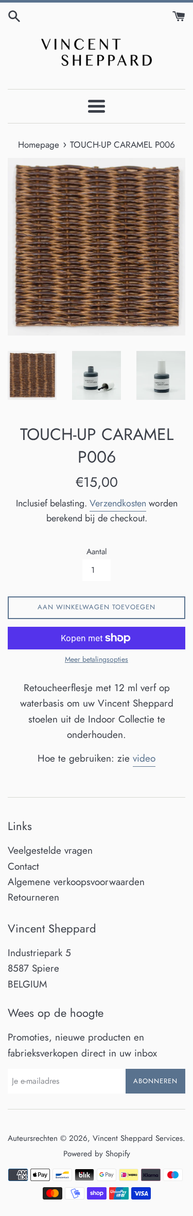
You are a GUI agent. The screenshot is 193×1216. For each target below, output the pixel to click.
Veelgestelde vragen (50, 850)
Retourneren (33, 897)
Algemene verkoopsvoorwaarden (76, 882)
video (144, 758)
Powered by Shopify (96, 1153)
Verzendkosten (118, 503)
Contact (23, 866)
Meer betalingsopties (96, 659)
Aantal (96, 551)
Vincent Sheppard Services (138, 1138)
